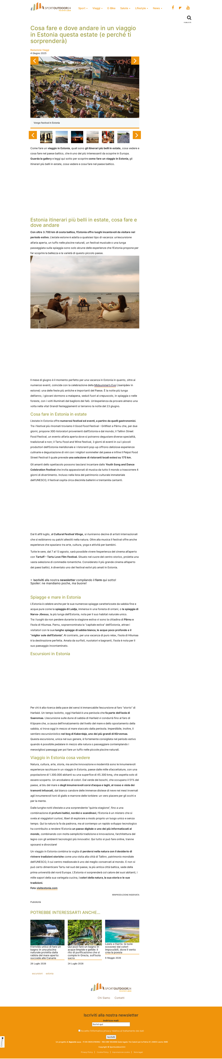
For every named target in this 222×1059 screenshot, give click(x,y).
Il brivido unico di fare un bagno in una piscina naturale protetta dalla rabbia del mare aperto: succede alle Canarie (45, 952)
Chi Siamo (104, 997)
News (157, 8)
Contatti (119, 997)
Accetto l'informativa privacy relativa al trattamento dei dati (112, 1030)
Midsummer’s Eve (105, 385)
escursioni (37, 973)
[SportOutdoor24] (111, 987)
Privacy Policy (87, 1052)
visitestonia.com (47, 888)
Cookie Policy (102, 1052)
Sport (82, 8)
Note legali (138, 1052)
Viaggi (96, 8)
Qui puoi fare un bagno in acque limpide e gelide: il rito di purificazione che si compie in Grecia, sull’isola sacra (84, 952)
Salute (124, 8)
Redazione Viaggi (39, 50)
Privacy (2, 1043)
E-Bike (111, 8)
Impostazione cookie (111, 1004)
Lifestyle (140, 8)
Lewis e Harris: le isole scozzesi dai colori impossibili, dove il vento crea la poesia (120, 948)
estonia (49, 973)
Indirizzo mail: (111, 1020)
